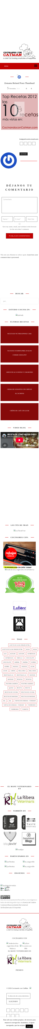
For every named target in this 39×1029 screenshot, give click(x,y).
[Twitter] (25, 143)
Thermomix (32, 705)
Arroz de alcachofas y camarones (19, 372)
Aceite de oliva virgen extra (20, 645)
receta (19, 688)
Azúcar (12, 653)
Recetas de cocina (11, 692)
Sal (4, 700)
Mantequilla (8, 675)
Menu (6, 66)
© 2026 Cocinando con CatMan (17, 988)
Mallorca (22, 671)
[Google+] (29, 143)
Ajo (5, 653)
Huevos (15, 666)
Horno (33, 662)
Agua (28, 649)
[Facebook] (21, 143)
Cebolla (20, 658)
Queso (11, 688)
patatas (20, 679)
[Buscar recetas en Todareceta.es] (8, 885)
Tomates (25, 709)
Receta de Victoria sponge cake (19, 333)
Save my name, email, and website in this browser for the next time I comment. (19, 228)
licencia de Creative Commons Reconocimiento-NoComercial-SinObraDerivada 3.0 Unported (18, 905)
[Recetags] (10, 862)
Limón (13, 671)
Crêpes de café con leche (19, 410)
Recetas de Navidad (11, 696)
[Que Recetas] (10, 866)
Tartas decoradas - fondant (13, 705)
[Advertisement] (19, 20)
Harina (17, 662)
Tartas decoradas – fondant (25, 700)
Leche (32, 666)
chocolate (30, 658)
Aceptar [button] (29, 1026)
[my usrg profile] (28, 866)
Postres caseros (12, 683)
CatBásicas (31, 653)
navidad (32, 675)
